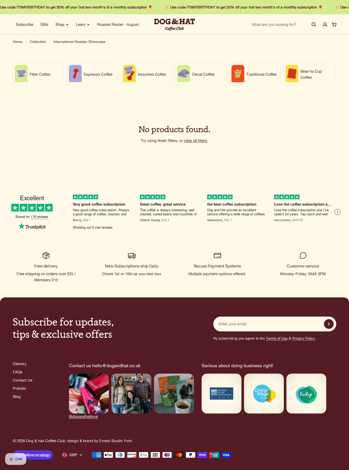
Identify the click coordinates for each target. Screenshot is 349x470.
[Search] (313, 24)
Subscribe (24, 24)
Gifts (44, 24)
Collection (38, 42)
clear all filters (195, 140)
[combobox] (284, 24)
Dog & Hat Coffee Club (45, 441)
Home (17, 42)
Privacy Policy (303, 338)
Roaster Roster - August (118, 24)
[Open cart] (334, 24)
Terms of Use (277, 338)
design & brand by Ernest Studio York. (100, 441)
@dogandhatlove (83, 416)
